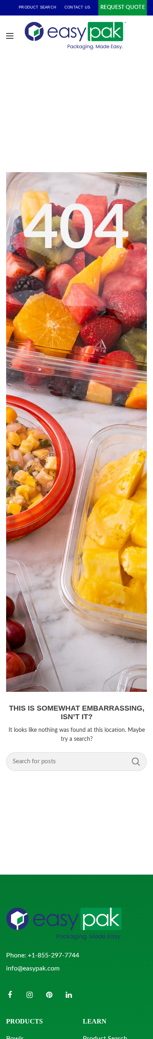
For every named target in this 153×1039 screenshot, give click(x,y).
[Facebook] (10, 995)
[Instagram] (29, 995)
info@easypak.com (33, 968)
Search (136, 761)
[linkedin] (68, 995)
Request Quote (122, 7)
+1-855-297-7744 (53, 955)
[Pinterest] (49, 995)
